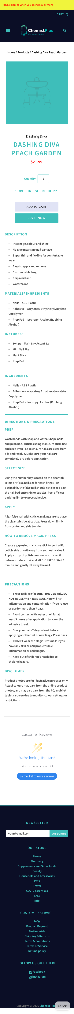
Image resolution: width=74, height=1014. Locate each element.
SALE (37, 896)
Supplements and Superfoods (37, 866)
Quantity (30, 179)
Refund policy (37, 951)
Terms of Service (37, 946)
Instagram (39, 977)
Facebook (38, 972)
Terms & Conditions (37, 941)
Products (23, 52)
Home (11, 52)
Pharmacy (37, 861)
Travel (37, 886)
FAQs (37, 921)
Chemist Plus (47, 1006)
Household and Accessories (37, 876)
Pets (37, 881)
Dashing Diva (36, 136)
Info (37, 901)
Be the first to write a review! (37, 776)
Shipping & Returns (37, 936)
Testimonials (37, 931)
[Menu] (8, 30)
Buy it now (36, 218)
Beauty (37, 871)
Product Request (37, 926)
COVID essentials (37, 891)
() (62, 14)
